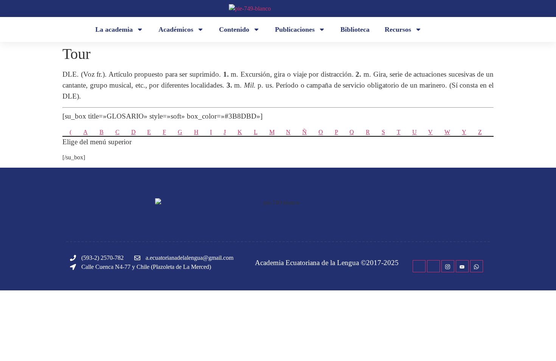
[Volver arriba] (539, 344)
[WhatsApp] (476, 266)
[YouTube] (462, 266)
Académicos (175, 29)
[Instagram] (447, 266)
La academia (114, 29)
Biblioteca (355, 29)
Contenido (234, 29)
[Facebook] (419, 266)
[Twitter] (433, 266)
